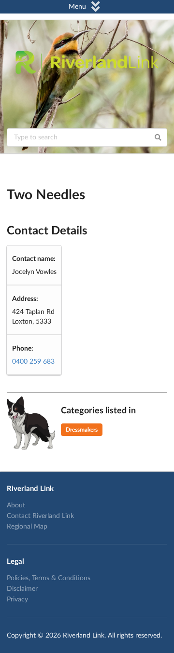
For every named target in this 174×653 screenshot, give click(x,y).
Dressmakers (82, 430)
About (16, 505)
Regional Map (27, 526)
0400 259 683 (33, 361)
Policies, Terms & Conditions (48, 578)
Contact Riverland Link (40, 516)
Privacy (17, 599)
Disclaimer (22, 588)
